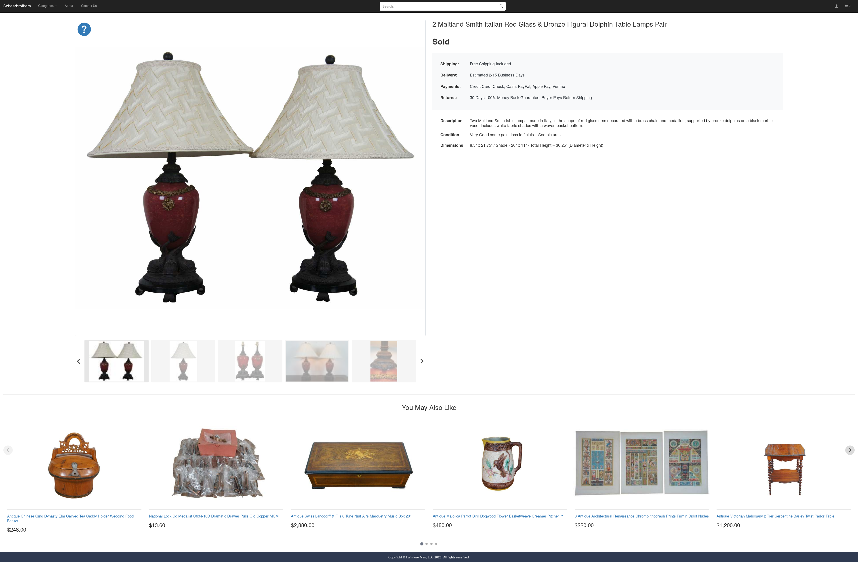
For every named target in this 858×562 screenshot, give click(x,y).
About (69, 5)
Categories (46, 5)
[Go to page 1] (421, 544)
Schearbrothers (17, 5)
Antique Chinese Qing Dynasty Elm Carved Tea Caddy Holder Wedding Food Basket (70, 518)
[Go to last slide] (79, 361)
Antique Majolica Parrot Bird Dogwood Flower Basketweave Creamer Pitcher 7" (498, 516)
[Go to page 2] (426, 544)
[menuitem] (116, 361)
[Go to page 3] (431, 544)
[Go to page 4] (436, 544)
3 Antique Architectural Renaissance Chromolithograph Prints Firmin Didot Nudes (642, 516)
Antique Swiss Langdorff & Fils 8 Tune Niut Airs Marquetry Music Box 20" (351, 516)
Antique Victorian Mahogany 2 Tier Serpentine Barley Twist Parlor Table (775, 516)
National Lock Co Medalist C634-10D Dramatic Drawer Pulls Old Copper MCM (214, 516)
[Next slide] (422, 361)
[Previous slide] (8, 450)
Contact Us (89, 5)
